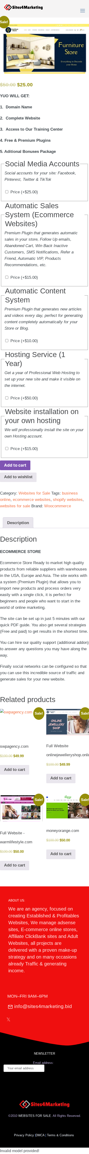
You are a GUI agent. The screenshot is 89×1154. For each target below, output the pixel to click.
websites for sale (15, 506)
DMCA (40, 1135)
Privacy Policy (24, 1135)
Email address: (43, 1063)
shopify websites (68, 499)
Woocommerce (57, 506)
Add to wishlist (18, 477)
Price (24, 192)
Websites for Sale (34, 493)
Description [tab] (18, 523)
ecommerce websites (32, 499)
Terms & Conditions (61, 1135)
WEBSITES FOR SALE (34, 1116)
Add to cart (15, 465)
